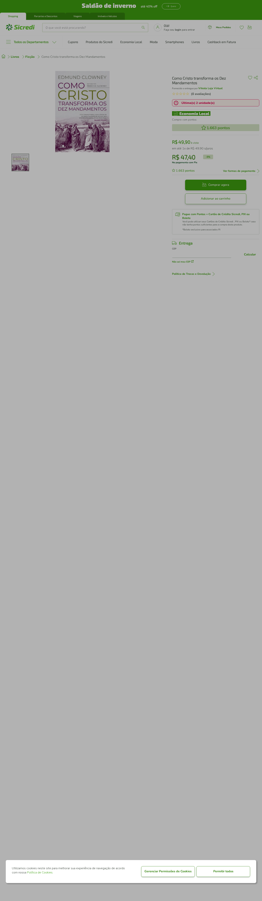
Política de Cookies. (40, 872)
